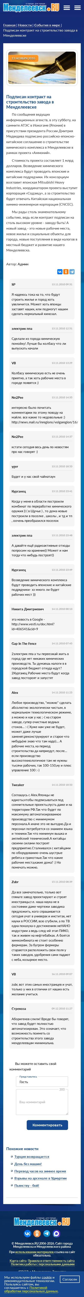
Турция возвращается (31, 1156)
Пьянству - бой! (26, 1185)
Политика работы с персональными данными (43, 1264)
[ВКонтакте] (59, 271)
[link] (9, 25)
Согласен (69, 1279)
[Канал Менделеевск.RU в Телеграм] (47, 1233)
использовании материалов (34, 1252)
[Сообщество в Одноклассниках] (37, 1233)
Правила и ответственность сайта (51, 1261)
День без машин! (28, 1164)
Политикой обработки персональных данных (31, 1289)
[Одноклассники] (65, 271)
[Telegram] (72, 271)
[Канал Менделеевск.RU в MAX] (56, 1233)
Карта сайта (18, 1261)
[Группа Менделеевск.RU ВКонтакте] (27, 1233)
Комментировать (47, 1125)
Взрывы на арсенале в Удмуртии (40, 1178)
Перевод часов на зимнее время (40, 1171)
